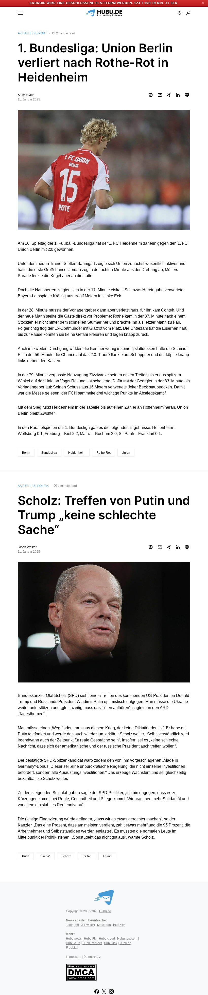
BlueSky (119, 925)
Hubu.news (74, 938)
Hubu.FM (90, 938)
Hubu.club (73, 943)
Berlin (26, 452)
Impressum (73, 957)
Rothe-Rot (103, 452)
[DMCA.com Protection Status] (81, 972)
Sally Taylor (26, 95)
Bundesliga (49, 452)
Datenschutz (92, 957)
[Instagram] (111, 991)
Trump (107, 856)
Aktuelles (27, 33)
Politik (43, 486)
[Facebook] (96, 991)
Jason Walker (27, 547)
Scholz (66, 856)
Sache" (45, 856)
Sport (42, 33)
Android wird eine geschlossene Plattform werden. (81, 3)
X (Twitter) (88, 925)
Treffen (87, 856)
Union (126, 452)
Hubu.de (105, 911)
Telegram (72, 925)
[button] (20, 13)
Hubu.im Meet (92, 943)
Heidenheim (76, 452)
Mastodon (104, 925)
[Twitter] (104, 991)
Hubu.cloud (107, 938)
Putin (25, 856)
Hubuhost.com (127, 938)
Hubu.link (110, 943)
